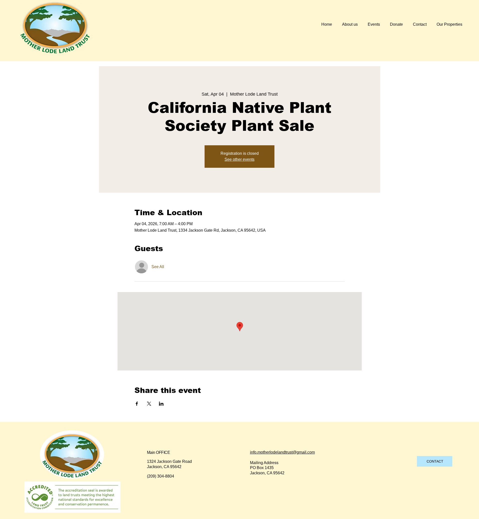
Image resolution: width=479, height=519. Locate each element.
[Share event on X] (149, 404)
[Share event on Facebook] (136, 404)
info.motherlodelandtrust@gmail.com (282, 452)
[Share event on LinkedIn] (161, 404)
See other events (239, 159)
